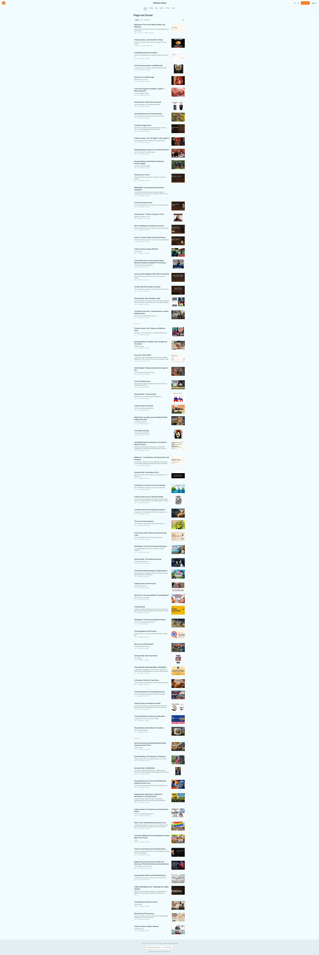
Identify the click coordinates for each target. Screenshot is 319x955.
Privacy (161, 943)
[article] (159, 30)
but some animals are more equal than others (147, 104)
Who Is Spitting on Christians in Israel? (149, 226)
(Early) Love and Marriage (144, 77)
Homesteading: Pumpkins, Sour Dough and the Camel (150, 343)
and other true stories (140, 422)
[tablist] (142, 20)
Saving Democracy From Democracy (148, 114)
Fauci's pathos (138, 251)
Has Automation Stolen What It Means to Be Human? (149, 523)
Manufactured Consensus (144, 913)
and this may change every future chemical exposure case (150, 785)
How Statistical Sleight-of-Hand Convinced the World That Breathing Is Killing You (150, 384)
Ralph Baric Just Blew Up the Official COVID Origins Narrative (150, 418)
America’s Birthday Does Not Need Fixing (149, 849)
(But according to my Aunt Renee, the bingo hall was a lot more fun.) (150, 475)
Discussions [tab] (147, 20)
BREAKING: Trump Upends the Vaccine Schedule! (149, 189)
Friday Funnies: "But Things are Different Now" (149, 329)
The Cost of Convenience (144, 521)
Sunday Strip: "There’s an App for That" (149, 214)
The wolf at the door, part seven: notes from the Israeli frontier (149, 178)
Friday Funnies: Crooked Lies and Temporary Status (151, 810)
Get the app (167, 947)
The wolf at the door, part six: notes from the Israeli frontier (151, 205)
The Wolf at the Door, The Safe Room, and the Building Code (151, 312)
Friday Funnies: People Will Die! (146, 249)
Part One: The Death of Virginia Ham (144, 622)
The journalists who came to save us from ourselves (149, 116)
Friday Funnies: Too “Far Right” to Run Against (151, 138)
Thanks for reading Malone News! (144, 408)
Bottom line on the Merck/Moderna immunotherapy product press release (151, 30)
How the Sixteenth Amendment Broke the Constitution (149, 694)
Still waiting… (138, 658)
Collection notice (173, 943)
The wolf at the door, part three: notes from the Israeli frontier (149, 277)
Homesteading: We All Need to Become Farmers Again (149, 162)
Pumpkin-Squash (139, 346)
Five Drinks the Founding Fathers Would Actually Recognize (151, 682)
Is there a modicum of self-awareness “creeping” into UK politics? (150, 43)
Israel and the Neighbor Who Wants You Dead (151, 274)
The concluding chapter (141, 730)
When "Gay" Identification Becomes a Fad (150, 823)
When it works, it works (141, 79)
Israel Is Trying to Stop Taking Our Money (150, 237)
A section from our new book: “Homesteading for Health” (150, 68)
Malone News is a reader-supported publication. (148, 396)
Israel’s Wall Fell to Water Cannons (147, 287)
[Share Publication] (298, 3)
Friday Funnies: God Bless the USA (147, 703)
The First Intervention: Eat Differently (148, 66)
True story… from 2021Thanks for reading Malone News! (150, 333)
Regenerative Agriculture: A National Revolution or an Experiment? (148, 795)
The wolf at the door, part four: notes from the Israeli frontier (151, 240)
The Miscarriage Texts (142, 125)
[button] (145, 8)
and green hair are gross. (141, 561)
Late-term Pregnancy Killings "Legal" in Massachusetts (149, 90)
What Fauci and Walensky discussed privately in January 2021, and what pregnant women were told (150, 128)
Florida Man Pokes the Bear (142, 646)
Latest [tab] (137, 20)
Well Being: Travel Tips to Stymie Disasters (150, 546)
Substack (151, 951)
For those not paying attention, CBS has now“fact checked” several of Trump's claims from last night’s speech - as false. (151, 500)
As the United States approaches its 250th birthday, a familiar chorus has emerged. (151, 852)
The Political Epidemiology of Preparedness (150, 571)
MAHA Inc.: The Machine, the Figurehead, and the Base (151, 458)
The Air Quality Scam (142, 381)
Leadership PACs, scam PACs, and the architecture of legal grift (150, 634)
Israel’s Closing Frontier (143, 203)
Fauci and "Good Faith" (142, 355)
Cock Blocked (139, 607)
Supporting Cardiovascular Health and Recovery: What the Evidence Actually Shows (151, 863)
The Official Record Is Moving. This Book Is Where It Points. (150, 443)
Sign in (314, 3)
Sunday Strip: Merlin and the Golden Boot (150, 875)
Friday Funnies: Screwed (143, 406)
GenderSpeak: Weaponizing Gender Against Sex (151, 369)
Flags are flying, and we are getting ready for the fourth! (150, 759)
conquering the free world (141, 433)
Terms (165, 943)
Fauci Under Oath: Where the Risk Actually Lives (150, 534)
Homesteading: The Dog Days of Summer (150, 756)
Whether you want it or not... (142, 216)
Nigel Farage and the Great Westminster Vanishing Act (149, 140)
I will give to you (139, 929)
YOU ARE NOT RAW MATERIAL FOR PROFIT (150, 667)
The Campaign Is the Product (145, 631)
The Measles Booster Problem (145, 53)
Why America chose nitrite (141, 597)
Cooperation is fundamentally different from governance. (150, 512)
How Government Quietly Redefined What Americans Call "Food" (150, 744)
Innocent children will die (141, 93)
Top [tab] (141, 20)
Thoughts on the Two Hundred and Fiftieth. (146, 718)
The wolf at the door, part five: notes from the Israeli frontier (151, 228)
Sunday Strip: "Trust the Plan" (145, 394)
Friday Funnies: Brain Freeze (145, 584)
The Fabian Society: (141, 431)
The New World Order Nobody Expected (149, 510)
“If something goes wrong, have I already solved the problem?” (149, 549)
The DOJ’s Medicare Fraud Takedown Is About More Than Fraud (151, 837)
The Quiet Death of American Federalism (149, 716)
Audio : (136, 840)
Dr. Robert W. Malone (148, 32)
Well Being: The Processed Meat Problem (150, 620)
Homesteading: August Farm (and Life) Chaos (151, 150)
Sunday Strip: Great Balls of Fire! (146, 472)
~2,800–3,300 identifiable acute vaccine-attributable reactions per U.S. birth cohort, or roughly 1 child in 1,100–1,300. (151, 193)
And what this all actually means (143, 265)
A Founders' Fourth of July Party (146, 680)
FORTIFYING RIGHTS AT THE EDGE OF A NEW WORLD (151, 888)
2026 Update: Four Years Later (143, 866)
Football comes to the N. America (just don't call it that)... (150, 877)
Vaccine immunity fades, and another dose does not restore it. (151, 55)
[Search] (295, 3)
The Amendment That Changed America (149, 692)
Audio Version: (138, 747)
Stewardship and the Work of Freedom (149, 728)
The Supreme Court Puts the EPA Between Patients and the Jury (150, 782)
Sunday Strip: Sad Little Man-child (147, 298)
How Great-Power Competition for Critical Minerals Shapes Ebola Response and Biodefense (151, 573)
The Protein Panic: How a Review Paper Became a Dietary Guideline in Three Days (150, 262)
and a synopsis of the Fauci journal (144, 372)
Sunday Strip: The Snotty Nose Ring (147, 559)
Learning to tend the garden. (142, 166)
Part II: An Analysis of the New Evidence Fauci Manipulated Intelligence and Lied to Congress (151, 916)
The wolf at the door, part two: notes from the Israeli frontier (151, 289)
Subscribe (305, 3)
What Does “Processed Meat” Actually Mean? (151, 595)
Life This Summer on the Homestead (144, 152)
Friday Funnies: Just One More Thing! (148, 40)
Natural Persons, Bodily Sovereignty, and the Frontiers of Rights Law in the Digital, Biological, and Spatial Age (150, 892)
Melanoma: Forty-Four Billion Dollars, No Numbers (149, 26)
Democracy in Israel (141, 175)
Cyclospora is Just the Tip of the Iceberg (149, 485)
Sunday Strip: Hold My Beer (144, 768)
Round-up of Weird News (143, 644)
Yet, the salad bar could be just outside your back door (149, 487)
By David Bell (138, 904)
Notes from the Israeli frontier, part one (145, 316)
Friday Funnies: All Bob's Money (146, 926)
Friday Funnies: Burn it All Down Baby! (148, 497)
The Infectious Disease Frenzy (145, 902)
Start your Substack (155, 947)
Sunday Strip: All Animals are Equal (147, 102)
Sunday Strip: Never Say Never (146, 656)
